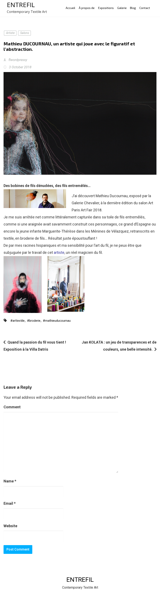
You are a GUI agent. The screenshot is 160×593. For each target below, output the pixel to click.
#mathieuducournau (57, 321)
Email (10, 503)
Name (10, 481)
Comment (12, 407)
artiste (58, 252)
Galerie (122, 8)
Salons (24, 33)
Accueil (70, 8)
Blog (133, 8)
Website (10, 526)
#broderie (33, 321)
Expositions (106, 8)
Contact (144, 8)
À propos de (87, 8)
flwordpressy (17, 60)
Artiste (10, 33)
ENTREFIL (21, 4)
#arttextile (17, 321)
